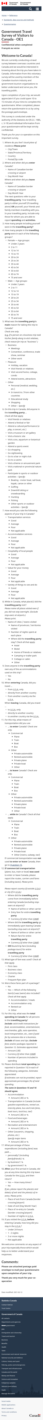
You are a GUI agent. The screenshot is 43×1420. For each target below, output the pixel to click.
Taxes (3, 1351)
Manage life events (8, 1394)
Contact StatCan (7, 1305)
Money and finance (8, 1376)
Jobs (3, 1329)
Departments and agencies (11, 1322)
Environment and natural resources (14, 1354)
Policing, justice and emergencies (13, 1365)
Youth (4, 1390)
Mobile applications (8, 1405)
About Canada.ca (7, 1408)
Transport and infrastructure (12, 1368)
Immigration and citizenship (12, 1333)
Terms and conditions (9, 1412)
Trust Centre (6, 1308)
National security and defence (12, 1358)
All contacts (6, 1318)
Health (4, 1347)
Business (5, 1340)
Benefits (4, 1343)
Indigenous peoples (9, 1383)
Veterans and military (9, 1386)
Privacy (4, 1416)
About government (8, 1325)
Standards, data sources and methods (19, 20)
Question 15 (16, 865)
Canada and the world (9, 1372)
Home (4, 15)
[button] (21, 8)
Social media (6, 1401)
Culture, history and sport (11, 1361)
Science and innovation (10, 1379)
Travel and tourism (8, 1336)
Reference (13, 15)
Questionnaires (10, 24)
